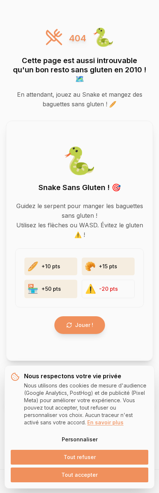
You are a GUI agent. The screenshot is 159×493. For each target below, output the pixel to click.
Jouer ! (84, 325)
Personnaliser (80, 439)
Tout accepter (79, 475)
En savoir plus (105, 422)
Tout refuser (80, 457)
